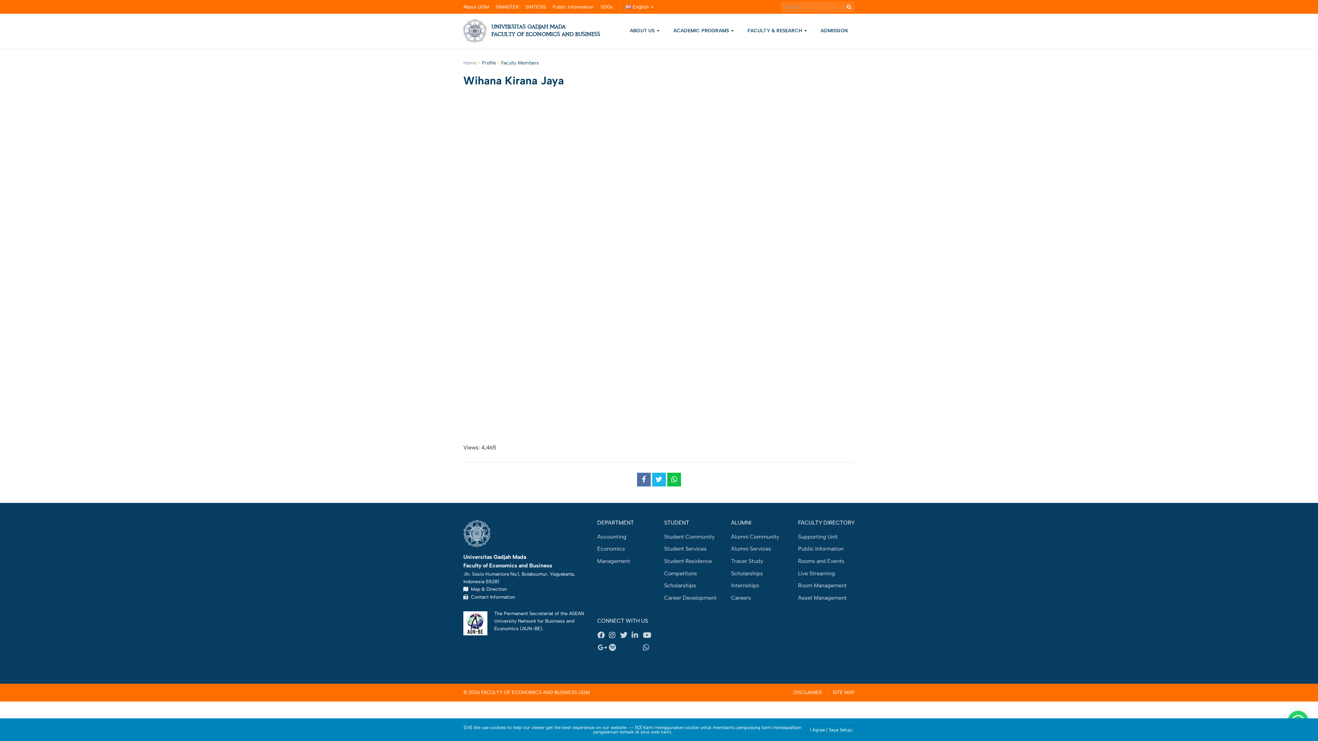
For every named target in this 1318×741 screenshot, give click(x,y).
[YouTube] (648, 635)
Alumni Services (751, 548)
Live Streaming (816, 573)
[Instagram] (614, 635)
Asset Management (822, 598)
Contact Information (491, 597)
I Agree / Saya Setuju (831, 729)
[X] (625, 635)
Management (613, 561)
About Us (642, 31)
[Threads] (625, 647)
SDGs (607, 7)
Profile (489, 63)
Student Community (689, 536)
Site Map (844, 692)
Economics (611, 548)
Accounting (611, 536)
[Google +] (603, 647)
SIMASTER (507, 7)
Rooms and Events (821, 561)
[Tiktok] (637, 647)
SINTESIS (535, 7)
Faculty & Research (775, 31)
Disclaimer (808, 692)
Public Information (573, 7)
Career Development (690, 598)
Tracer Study (747, 561)
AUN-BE (531, 628)
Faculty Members (520, 63)
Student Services (685, 548)
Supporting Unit (818, 536)
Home (470, 63)
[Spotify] (614, 647)
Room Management (822, 585)
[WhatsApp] (648, 647)
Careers (741, 598)
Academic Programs (702, 31)
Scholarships (680, 585)
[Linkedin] (637, 635)
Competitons (680, 573)
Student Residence (688, 561)
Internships (745, 585)
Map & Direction (487, 589)
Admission (834, 31)
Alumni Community (755, 536)
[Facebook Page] (603, 635)
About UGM (476, 7)
